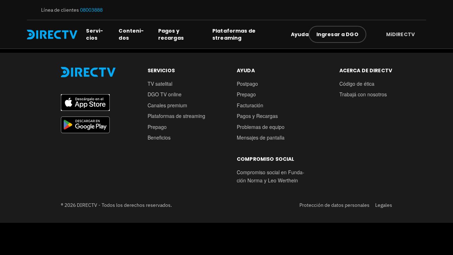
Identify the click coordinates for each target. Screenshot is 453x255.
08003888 (91, 10)
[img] (420, 34)
